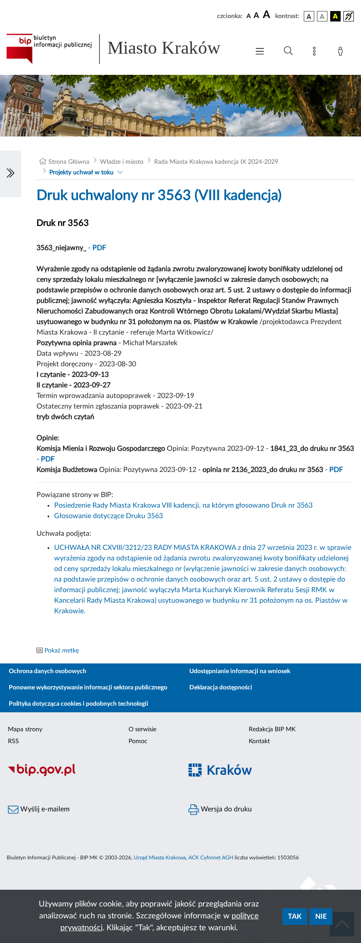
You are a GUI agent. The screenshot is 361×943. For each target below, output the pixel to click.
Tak (295, 916)
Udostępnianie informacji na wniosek (239, 671)
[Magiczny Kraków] (270, 775)
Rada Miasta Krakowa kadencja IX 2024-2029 (216, 162)
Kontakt (259, 741)
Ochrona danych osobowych (47, 671)
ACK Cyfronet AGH (210, 857)
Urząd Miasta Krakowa (160, 857)
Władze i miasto (122, 162)
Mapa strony (25, 729)
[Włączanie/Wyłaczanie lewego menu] (10, 174)
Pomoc (138, 741)
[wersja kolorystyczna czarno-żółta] (335, 16)
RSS (13, 741)
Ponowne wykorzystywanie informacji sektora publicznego (88, 688)
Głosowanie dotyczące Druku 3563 (108, 515)
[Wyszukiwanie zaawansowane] (288, 51)
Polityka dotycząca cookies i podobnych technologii (78, 704)
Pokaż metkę (61, 651)
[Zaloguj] (342, 53)
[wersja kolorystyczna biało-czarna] (322, 16)
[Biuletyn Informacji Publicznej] (90, 775)
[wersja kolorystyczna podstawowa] (309, 16)
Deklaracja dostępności (220, 688)
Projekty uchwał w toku (81, 172)
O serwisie (142, 729)
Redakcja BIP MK (272, 729)
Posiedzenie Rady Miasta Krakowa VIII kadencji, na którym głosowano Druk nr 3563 (183, 505)
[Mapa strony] (316, 53)
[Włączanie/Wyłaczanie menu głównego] (259, 52)
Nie (321, 916)
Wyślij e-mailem (44, 809)
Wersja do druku (225, 809)
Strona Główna (68, 162)
